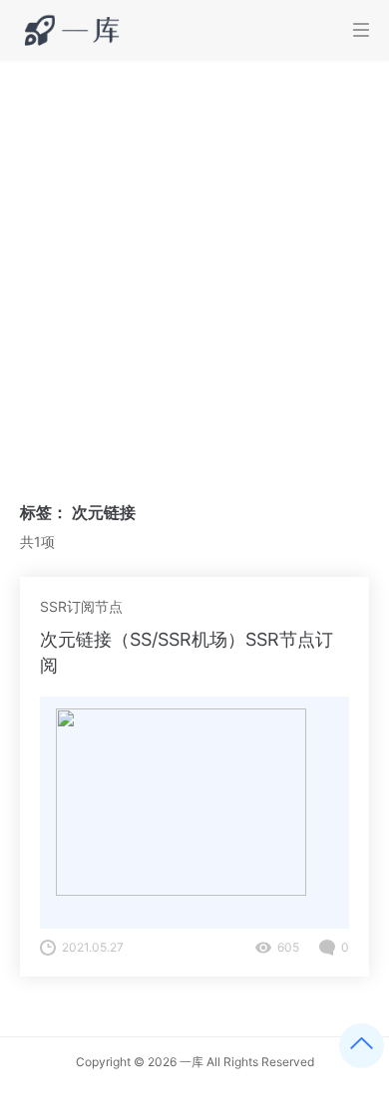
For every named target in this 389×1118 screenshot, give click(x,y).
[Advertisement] (194, 264)
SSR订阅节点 (81, 606)
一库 (191, 1061)
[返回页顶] (361, 1045)
